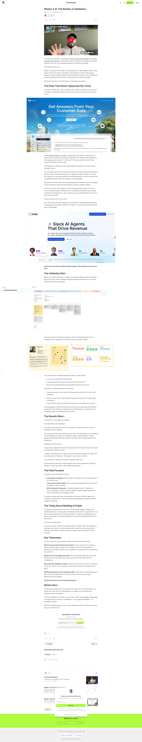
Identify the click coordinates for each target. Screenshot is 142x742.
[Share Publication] (123, 2)
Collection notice (81, 731)
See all (47, 709)
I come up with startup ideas (78, 59)
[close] (85, 690)
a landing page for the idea (57, 155)
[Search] (120, 2)
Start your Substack (67, 735)
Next (93, 644)
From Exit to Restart (51, 677)
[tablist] (50, 654)
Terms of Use (78, 708)
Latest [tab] (49, 673)
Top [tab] (46, 673)
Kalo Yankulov (51, 14)
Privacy (70, 731)
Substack (63, 739)
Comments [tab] (47, 654)
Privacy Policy (82, 710)
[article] (71, 680)
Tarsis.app (53, 207)
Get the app (78, 735)
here (63, 282)
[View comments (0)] (50, 19)
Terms (74, 731)
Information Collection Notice (70, 710)
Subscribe (130, 2)
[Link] (42, 86)
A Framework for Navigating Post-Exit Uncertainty (57, 679)
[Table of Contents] (2, 371)
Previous (49, 644)
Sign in (137, 2)
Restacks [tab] (54, 654)
